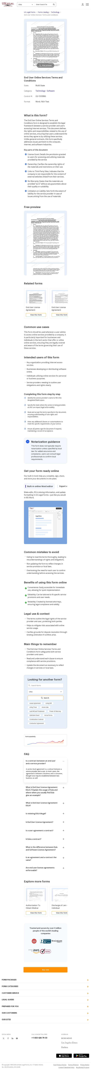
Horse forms (48, 715)
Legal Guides (8, 999)
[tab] (39, 486)
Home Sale (45, 707)
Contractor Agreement (37, 723)
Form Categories (10, 986)
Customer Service (10, 993)
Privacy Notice (84, 1065)
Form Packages (9, 979)
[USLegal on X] (3, 1038)
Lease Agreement (35, 703)
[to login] (83, 4)
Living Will (49, 703)
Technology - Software (45, 91)
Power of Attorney (55, 711)
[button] (87, 4)
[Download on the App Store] (64, 1056)
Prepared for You (10, 1006)
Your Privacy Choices (59, 1065)
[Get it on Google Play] (81, 1056)
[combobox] (25, 4)
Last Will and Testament (37, 711)
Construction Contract (36, 719)
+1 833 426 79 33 (39, 1037)
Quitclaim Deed (34, 715)
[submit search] (54, 4)
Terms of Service (73, 1065)
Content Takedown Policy (66, 1067)
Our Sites (6, 1019)
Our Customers (9, 1013)
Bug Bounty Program (82, 1067)
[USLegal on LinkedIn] (12, 1038)
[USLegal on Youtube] (17, 1038)
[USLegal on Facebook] (8, 1038)
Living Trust (33, 707)
